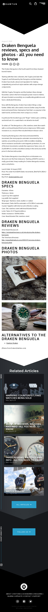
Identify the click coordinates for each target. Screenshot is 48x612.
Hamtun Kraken (12, 343)
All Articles (23, 505)
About (9, 594)
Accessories (27, 594)
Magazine (38, 594)
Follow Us (23, 532)
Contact (28, 596)
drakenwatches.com (16, 177)
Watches (17, 594)
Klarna (11, 596)
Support (37, 596)
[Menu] (42, 4)
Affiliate (18, 596)
